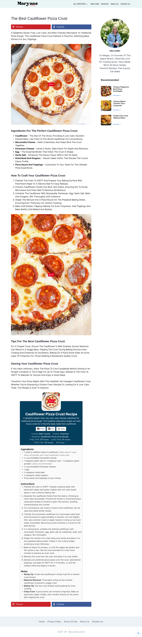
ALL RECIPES (79, 4)
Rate (62, 429)
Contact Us (125, 4)
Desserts (105, 4)
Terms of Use (70, 621)
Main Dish (95, 4)
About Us (115, 4)
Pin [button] (52, 429)
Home (42, 621)
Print (42, 429)
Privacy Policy (54, 621)
